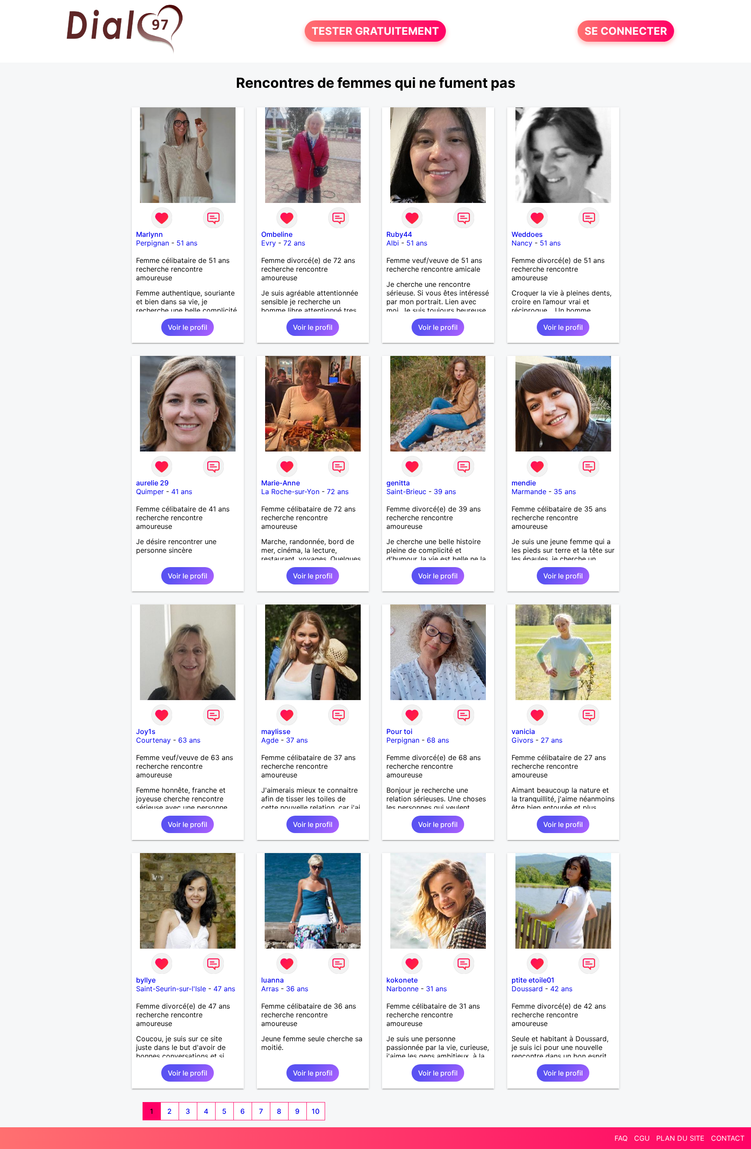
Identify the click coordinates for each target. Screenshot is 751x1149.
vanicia (523, 731)
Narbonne (402, 988)
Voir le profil (187, 327)
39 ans (445, 491)
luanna (272, 980)
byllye (146, 980)
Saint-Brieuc (406, 491)
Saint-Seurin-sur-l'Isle (171, 988)
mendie (524, 482)
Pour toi (399, 731)
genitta (398, 482)
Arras (270, 988)
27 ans (551, 740)
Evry (268, 243)
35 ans (565, 491)
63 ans (189, 740)
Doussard (527, 988)
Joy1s (146, 731)
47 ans (224, 988)
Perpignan (152, 243)
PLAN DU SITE (680, 1138)
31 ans (436, 988)
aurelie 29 (152, 482)
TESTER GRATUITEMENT (375, 31)
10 (315, 1111)
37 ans (297, 740)
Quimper (150, 491)
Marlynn (149, 234)
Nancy (522, 243)
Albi (392, 243)
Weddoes (527, 234)
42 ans (561, 988)
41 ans (181, 491)
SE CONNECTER (626, 31)
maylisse (275, 731)
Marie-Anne (280, 482)
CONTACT (727, 1138)
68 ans (438, 740)
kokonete (402, 980)
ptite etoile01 (533, 980)
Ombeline (276, 234)
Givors (522, 740)
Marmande (529, 491)
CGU (642, 1138)
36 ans (297, 988)
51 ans (186, 243)
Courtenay (153, 740)
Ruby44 (399, 234)
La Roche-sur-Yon (290, 491)
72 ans (294, 243)
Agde (270, 740)
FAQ (621, 1138)
